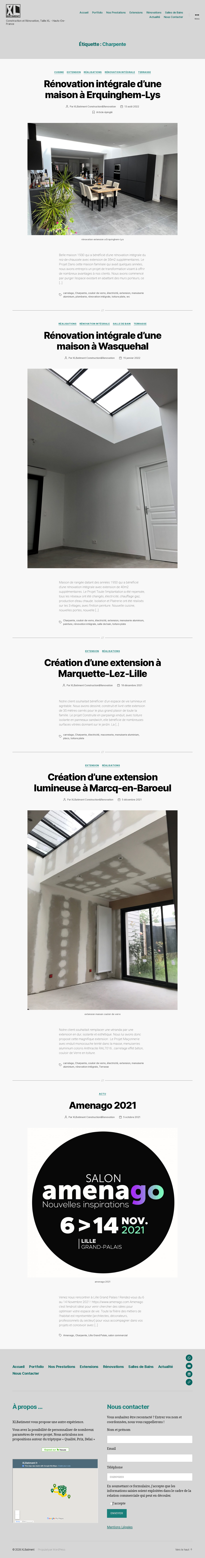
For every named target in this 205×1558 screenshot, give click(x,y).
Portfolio (97, 12)
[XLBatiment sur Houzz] (55, 1450)
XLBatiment (28, 1549)
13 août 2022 (131, 106)
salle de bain (104, 623)
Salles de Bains (174, 12)
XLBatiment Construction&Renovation (95, 106)
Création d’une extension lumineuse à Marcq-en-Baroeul (102, 782)
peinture (67, 623)
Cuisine (59, 72)
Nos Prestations (116, 12)
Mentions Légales (120, 1527)
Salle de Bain (122, 323)
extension (124, 292)
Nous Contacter (173, 17)
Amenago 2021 (102, 1105)
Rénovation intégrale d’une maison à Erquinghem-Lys (102, 89)
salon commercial (118, 1335)
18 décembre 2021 (131, 685)
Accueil (84, 12)
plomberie (81, 296)
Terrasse (144, 72)
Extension (74, 72)
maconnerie (107, 734)
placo (66, 738)
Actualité (154, 17)
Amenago (68, 1335)
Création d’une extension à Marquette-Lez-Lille (102, 668)
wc (128, 296)
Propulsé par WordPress (51, 1549)
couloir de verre (97, 292)
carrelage (68, 292)
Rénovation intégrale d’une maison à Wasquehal (102, 340)
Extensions (136, 12)
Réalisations (93, 72)
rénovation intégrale (99, 296)
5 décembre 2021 (132, 799)
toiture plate (118, 296)
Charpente (81, 292)
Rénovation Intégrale (120, 72)
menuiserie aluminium (132, 620)
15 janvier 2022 (131, 357)
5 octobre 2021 (131, 1117)
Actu (102, 1094)
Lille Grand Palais (97, 1335)
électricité (112, 292)
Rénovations (153, 12)
